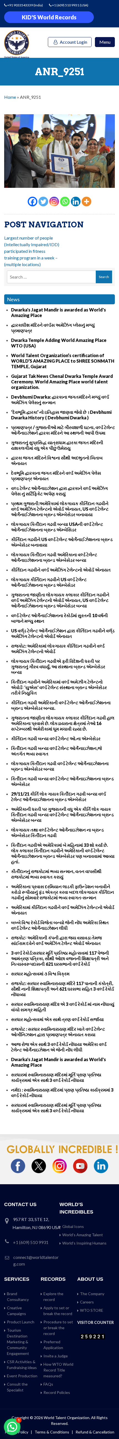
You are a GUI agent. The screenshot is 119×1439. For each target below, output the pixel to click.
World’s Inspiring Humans (84, 1243)
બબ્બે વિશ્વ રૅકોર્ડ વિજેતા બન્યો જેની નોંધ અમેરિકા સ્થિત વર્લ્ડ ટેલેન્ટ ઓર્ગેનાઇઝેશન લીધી (60, 925)
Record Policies (56, 1392)
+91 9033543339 (20, 5)
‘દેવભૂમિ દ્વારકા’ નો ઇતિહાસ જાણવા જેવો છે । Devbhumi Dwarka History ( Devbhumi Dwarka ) (61, 414)
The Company (92, 1293)
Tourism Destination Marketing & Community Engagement (18, 1342)
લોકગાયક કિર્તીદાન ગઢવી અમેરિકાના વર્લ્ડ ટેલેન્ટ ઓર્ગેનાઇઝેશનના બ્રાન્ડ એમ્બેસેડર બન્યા (54, 557)
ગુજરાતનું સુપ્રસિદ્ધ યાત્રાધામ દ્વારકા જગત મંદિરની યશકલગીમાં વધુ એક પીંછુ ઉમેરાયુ (57, 445)
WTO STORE (91, 1310)
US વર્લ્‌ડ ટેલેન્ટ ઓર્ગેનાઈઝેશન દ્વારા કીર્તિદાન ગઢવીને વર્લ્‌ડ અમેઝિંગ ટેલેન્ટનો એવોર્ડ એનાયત (63, 633)
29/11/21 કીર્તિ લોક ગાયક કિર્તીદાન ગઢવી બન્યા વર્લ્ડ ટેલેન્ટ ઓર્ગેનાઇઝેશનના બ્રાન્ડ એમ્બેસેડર (58, 796)
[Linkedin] (76, 201)
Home (10, 97)
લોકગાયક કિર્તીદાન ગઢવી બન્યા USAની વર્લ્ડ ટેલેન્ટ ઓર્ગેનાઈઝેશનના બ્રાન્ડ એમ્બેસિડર (57, 526)
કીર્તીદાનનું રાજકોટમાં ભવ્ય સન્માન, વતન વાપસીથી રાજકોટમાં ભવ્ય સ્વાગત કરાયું (56, 874)
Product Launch (20, 1321)
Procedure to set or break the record (58, 1327)
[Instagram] (54, 201)
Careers (87, 1302)
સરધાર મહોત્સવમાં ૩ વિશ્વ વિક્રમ (40, 973)
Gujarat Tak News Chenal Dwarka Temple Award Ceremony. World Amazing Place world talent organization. (62, 381)
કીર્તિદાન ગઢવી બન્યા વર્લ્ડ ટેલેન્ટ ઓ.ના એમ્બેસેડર (55, 738)
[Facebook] (32, 201)
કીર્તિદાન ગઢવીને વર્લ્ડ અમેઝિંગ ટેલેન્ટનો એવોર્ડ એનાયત (61, 569)
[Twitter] (43, 201)
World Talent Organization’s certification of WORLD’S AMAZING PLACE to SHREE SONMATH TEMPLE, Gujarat (62, 361)
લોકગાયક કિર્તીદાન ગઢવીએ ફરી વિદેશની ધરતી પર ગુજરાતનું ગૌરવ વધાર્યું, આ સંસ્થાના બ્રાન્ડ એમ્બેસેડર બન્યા (58, 666)
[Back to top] (107, 1422)
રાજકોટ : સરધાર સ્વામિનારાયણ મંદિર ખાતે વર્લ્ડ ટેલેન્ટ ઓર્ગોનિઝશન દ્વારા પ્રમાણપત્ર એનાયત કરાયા (58, 1031)
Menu (104, 42)
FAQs (48, 1384)
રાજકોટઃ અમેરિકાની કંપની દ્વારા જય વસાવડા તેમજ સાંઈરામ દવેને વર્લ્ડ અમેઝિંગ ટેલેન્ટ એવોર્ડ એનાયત (56, 940)
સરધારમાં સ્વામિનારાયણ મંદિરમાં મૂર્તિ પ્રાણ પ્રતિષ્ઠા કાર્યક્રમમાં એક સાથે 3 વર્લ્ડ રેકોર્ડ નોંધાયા (56, 1077)
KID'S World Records (49, 17)
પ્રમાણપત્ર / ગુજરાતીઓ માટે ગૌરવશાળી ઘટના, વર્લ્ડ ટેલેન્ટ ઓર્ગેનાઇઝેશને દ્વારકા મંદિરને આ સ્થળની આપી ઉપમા (63, 430)
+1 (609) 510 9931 (65, 5)
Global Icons (73, 1226)
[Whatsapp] (65, 201)
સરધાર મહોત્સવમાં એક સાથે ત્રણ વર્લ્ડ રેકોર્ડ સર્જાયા (57, 1019)
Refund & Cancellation (95, 1432)
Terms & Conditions (52, 1432)
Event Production (22, 1375)
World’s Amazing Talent (82, 1234)
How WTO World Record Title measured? (58, 1370)
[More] (86, 201)
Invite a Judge (55, 1356)
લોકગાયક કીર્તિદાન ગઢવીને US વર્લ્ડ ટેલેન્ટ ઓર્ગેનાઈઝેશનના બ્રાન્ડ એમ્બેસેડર (49, 582)
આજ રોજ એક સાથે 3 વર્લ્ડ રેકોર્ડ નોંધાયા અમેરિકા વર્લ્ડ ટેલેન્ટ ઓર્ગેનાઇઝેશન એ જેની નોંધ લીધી (59, 1046)
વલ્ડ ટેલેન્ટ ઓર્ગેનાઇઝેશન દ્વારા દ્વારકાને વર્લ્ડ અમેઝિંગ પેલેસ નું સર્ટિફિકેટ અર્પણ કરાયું (59, 490)
